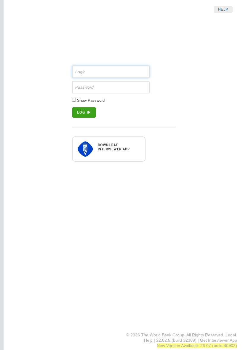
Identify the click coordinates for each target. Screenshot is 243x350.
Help (223, 9)
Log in (84, 112)
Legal (231, 334)
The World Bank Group (162, 334)
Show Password (91, 100)
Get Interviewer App (218, 340)
